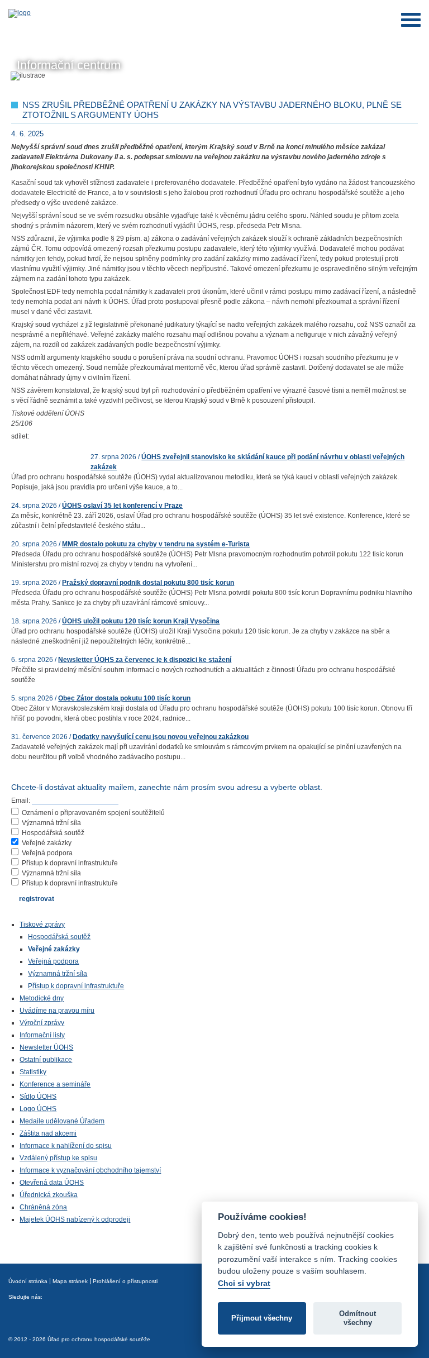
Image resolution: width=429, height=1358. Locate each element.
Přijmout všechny (261, 1318)
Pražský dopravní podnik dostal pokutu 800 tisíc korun (148, 583)
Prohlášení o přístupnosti (125, 1281)
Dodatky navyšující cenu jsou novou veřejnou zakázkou (161, 737)
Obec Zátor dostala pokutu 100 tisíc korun (124, 698)
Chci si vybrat (244, 1283)
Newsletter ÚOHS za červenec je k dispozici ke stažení (144, 660)
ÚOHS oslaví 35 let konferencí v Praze (122, 505)
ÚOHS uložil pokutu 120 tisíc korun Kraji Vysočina (141, 621)
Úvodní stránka (27, 1281)
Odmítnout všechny (357, 1318)
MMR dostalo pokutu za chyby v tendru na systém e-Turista (156, 544)
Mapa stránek (70, 1281)
